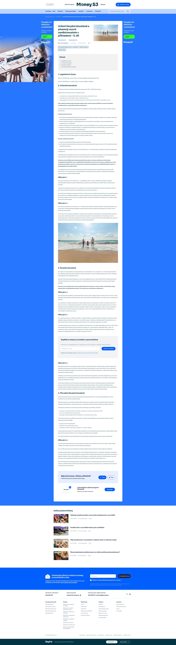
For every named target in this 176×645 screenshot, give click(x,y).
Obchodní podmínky (117, 635)
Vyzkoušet (110, 489)
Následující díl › (73, 40)
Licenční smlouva (127, 635)
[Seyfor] (48, 642)
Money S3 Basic (49, 604)
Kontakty (118, 602)
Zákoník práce (62, 49)
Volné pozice (111, 642)
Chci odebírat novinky (124, 576)
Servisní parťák (102, 611)
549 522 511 (91, 595)
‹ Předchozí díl (62, 40)
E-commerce (89, 11)
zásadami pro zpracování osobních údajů (87, 353)
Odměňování (59, 16)
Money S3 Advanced (50, 608)
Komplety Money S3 (50, 602)
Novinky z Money (85, 615)
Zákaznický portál (103, 615)
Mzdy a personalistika (70, 11)
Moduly (65, 602)
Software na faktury (68, 622)
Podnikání (81, 11)
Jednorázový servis (104, 608)
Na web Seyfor (123, 642)
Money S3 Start (49, 613)
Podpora (101, 602)
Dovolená (75, 47)
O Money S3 (98, 11)
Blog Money (84, 602)
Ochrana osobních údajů (91, 635)
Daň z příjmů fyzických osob (65, 47)
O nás (117, 608)
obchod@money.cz (102, 595)
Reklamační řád (108, 635)
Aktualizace (102, 606)
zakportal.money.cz (73, 595)
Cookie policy (101, 635)
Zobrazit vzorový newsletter (70, 582)
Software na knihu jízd (69, 624)
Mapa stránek (82, 635)
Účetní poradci (120, 604)
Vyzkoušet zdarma (45, 37)
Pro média (119, 611)
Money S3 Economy (50, 606)
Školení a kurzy (102, 613)
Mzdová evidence (84, 47)
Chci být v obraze (109, 348)
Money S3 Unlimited (50, 611)
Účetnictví (60, 11)
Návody (101, 604)
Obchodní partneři (121, 606)
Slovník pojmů (102, 617)
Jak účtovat (48, 11)
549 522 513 (49, 595)
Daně (54, 11)
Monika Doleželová (64, 43)
